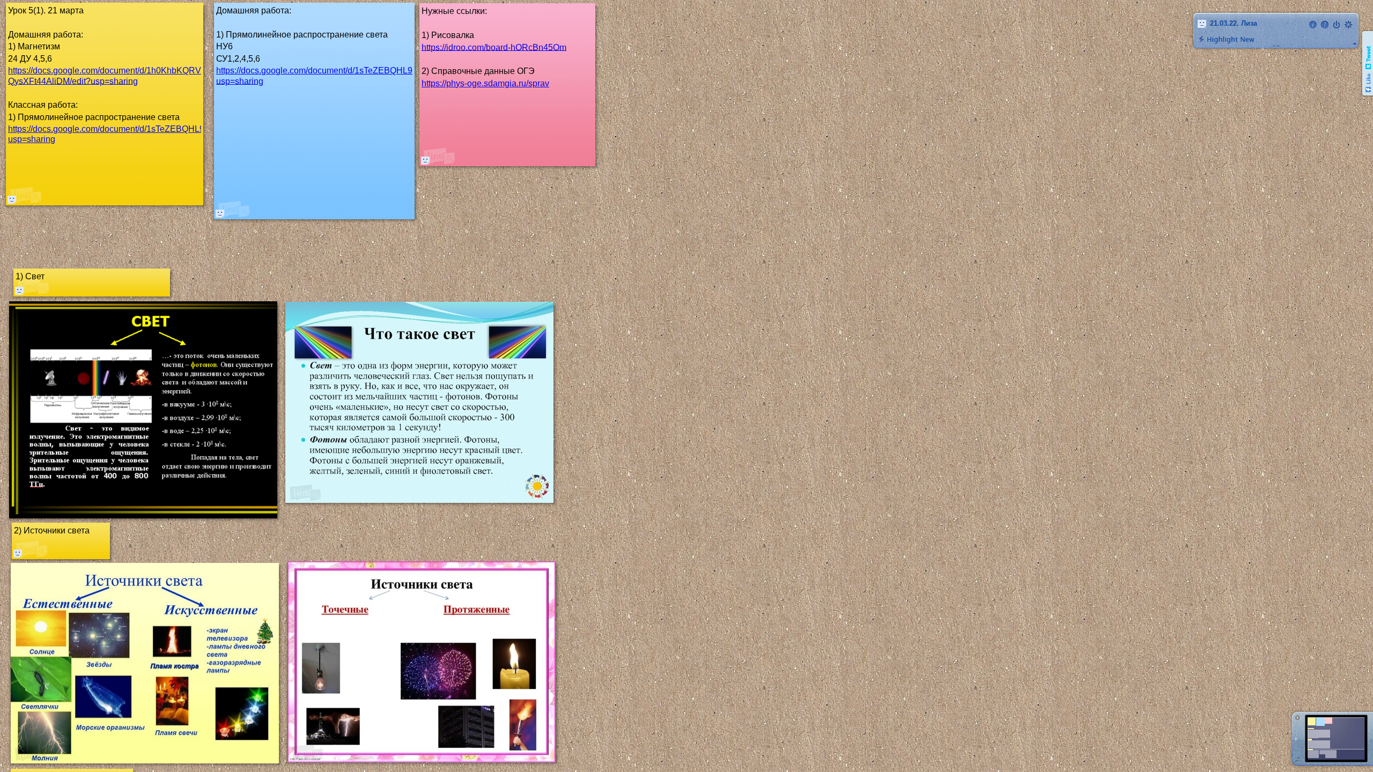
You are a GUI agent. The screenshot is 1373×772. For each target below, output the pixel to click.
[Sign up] (1348, 25)
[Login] (1336, 25)
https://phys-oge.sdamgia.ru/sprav (485, 83)
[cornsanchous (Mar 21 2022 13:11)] (12, 199)
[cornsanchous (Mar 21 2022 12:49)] (425, 160)
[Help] (1325, 25)
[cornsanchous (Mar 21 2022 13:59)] (220, 213)
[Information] (1313, 25)
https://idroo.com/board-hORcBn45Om (494, 46)
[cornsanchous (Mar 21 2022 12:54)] (17, 553)
